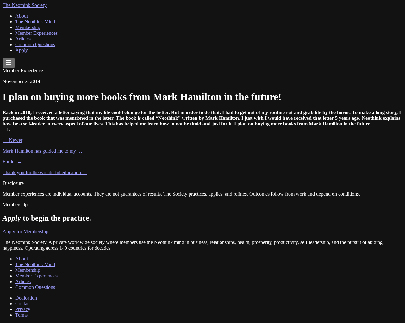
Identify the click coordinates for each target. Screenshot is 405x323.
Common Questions (35, 44)
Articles (23, 38)
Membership (27, 27)
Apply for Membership (25, 231)
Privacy (22, 309)
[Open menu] (9, 63)
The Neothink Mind (35, 21)
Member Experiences (36, 33)
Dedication (26, 298)
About (21, 16)
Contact (23, 303)
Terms (21, 315)
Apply (21, 50)
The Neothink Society (25, 5)
